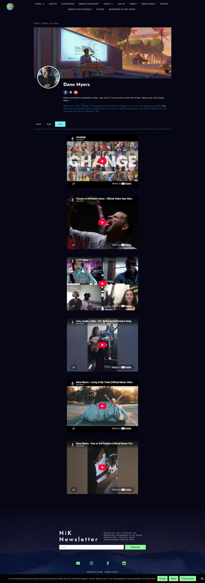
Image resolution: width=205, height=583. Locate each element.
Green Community (89, 3)
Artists (53, 3)
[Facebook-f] (107, 563)
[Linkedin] (124, 563)
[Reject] (202, 578)
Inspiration (68, 3)
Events (100, 9)
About (107, 3)
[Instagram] (91, 563)
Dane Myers (76, 84)
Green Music (148, 3)
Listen (38, 3)
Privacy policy (188, 578)
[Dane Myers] (48, 77)
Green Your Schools (80, 9)
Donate (164, 3)
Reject (173, 578)
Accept (162, 578)
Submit (133, 3)
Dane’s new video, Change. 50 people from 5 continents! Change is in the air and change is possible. (112, 105)
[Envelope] (78, 563)
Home (37, 23)
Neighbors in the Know (122, 9)
